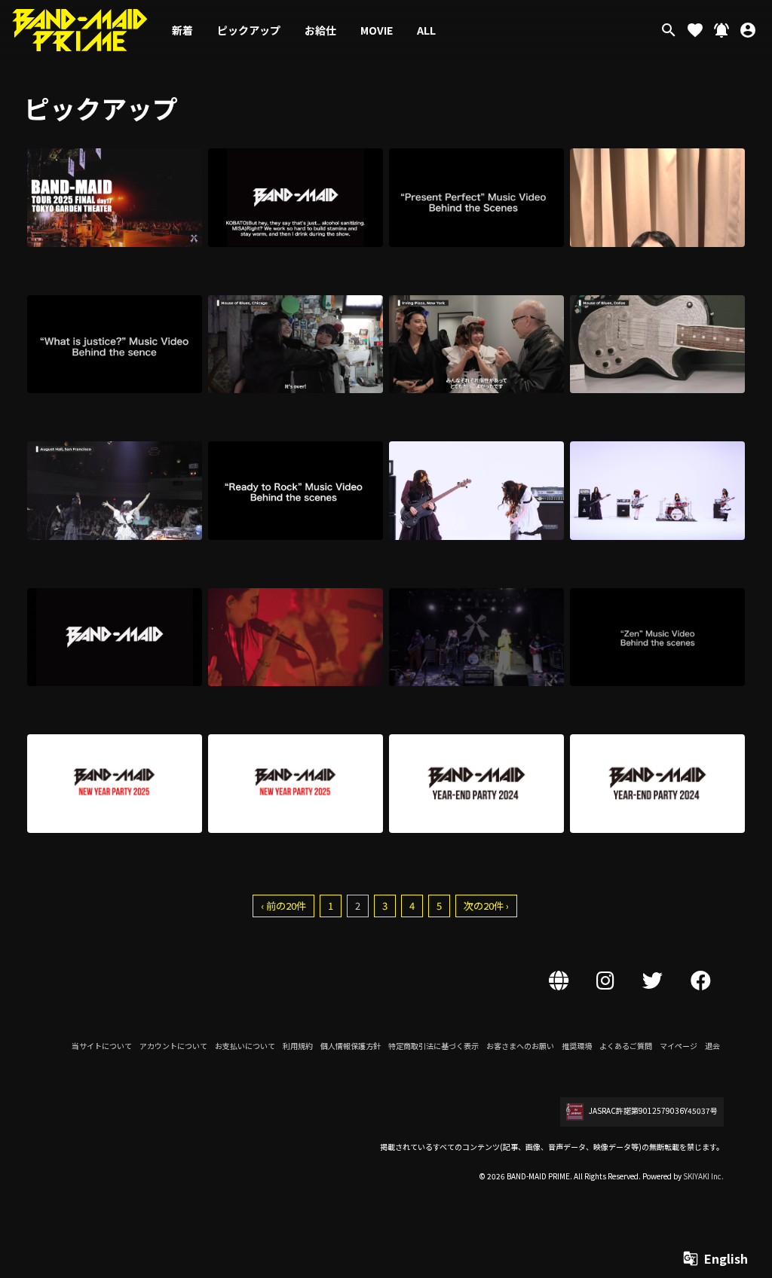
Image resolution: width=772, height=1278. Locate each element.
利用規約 (298, 1045)
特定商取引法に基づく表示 (433, 1045)
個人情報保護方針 (350, 1045)
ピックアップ (248, 30)
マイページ (678, 1045)
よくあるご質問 (625, 1045)
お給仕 (320, 30)
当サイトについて (102, 1045)
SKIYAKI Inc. (703, 1176)
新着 (182, 30)
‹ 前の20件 (283, 905)
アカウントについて (173, 1045)
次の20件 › (486, 905)
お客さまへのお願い (520, 1045)
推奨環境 (577, 1045)
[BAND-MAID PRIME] (80, 30)
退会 (712, 1045)
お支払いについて (245, 1045)
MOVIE (376, 30)
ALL (426, 30)
